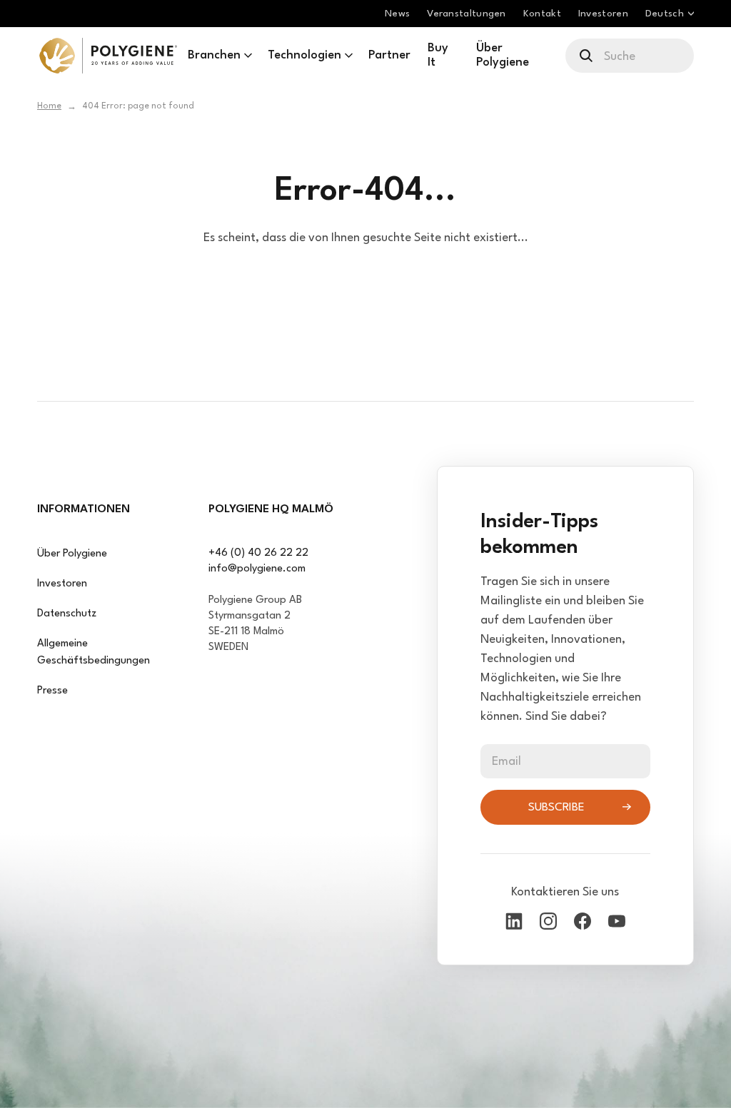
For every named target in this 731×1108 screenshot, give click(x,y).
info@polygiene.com (257, 569)
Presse (52, 691)
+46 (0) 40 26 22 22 (258, 553)
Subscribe (556, 807)
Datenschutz (66, 614)
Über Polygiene (72, 554)
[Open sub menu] (248, 55)
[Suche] (587, 56)
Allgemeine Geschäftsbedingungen (93, 652)
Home (49, 106)
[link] (108, 55)
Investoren (62, 584)
